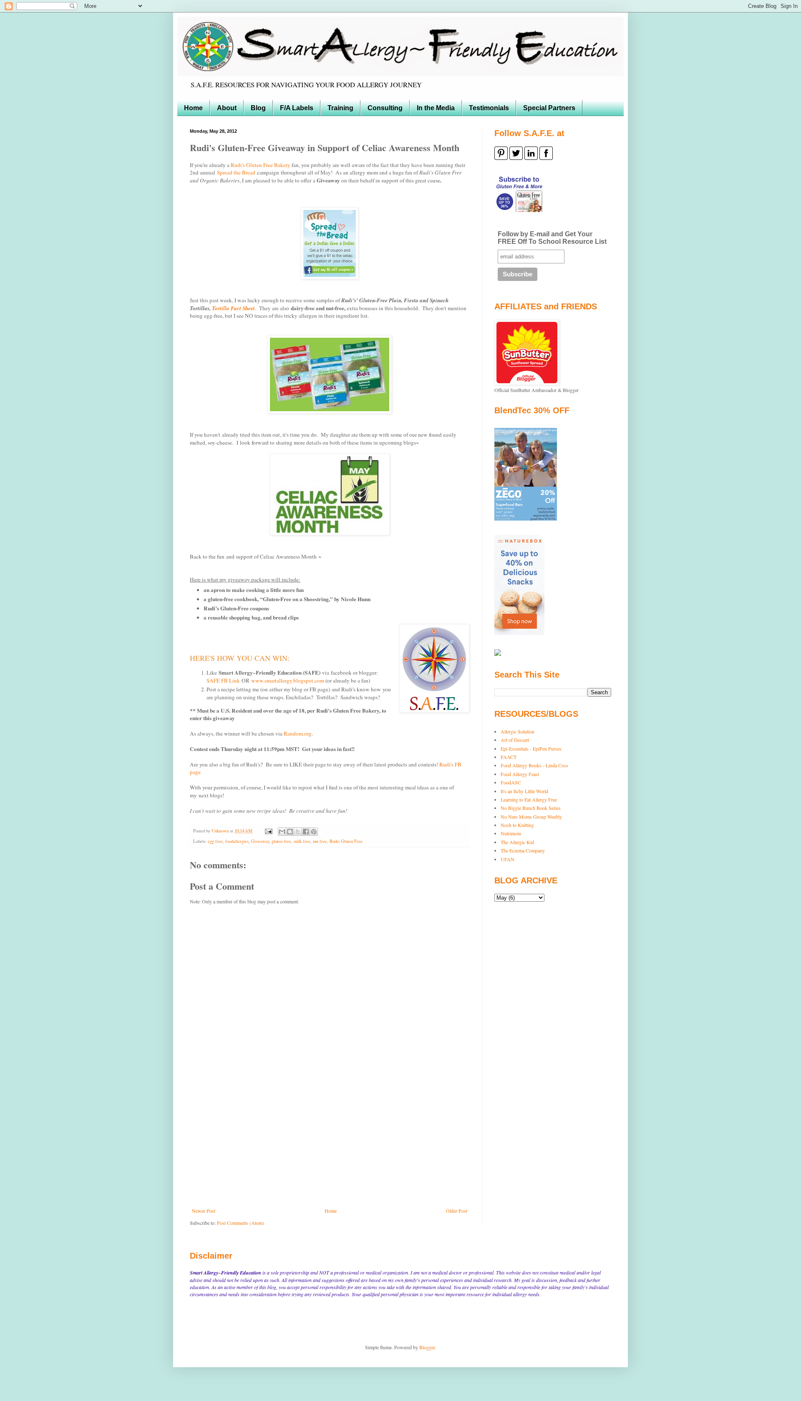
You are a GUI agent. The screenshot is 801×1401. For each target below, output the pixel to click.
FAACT (508, 757)
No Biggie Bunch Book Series (531, 807)
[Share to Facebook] (306, 831)
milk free (302, 841)
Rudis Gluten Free (346, 841)
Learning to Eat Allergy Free (529, 799)
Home (193, 107)
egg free (215, 841)
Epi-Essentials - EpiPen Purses (531, 748)
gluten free (281, 841)
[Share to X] (298, 831)
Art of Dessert (515, 739)
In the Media (436, 107)
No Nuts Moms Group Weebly (531, 816)
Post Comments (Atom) (240, 1222)
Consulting (385, 107)
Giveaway (260, 841)
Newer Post (203, 1210)
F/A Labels (296, 107)
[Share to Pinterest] (314, 831)
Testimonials (489, 107)
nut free (320, 841)
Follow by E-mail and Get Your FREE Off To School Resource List (552, 237)
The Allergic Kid (517, 842)
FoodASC (511, 782)
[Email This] (282, 831)
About (227, 107)
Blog (258, 107)
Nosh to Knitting (517, 825)
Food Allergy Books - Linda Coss (534, 765)
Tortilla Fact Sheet (233, 308)
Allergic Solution (517, 731)
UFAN (507, 859)
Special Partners (549, 107)
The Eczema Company (523, 850)
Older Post (456, 1210)
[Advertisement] (329, 1145)
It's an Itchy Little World (524, 791)
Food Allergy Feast (520, 774)
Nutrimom (511, 833)
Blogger (427, 1347)
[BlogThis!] (290, 831)
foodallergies (237, 841)
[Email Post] (268, 831)
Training (340, 107)
